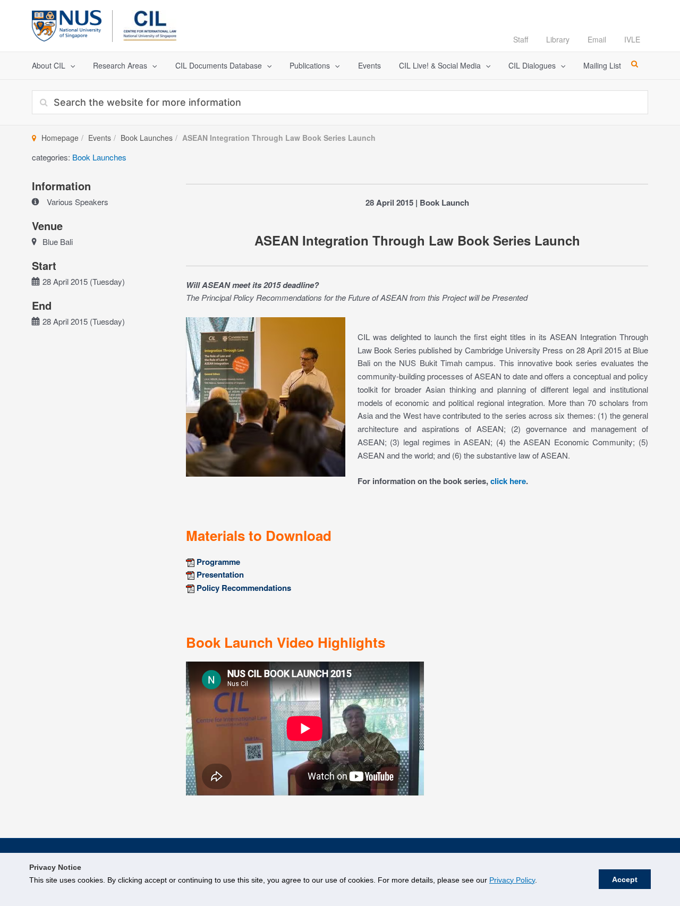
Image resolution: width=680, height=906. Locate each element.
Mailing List (602, 65)
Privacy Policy (512, 880)
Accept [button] (625, 879)
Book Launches (147, 137)
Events (369, 65)
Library (558, 39)
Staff (520, 39)
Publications (310, 65)
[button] (70, 65)
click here (508, 481)
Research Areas (120, 65)
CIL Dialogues (532, 65)
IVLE (632, 39)
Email (597, 39)
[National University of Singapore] (66, 24)
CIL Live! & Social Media (440, 65)
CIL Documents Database (218, 65)
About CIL (48, 65)
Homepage (60, 137)
